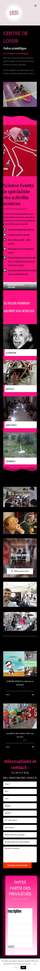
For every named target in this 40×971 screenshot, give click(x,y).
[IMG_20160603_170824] (20, 613)
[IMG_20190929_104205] (20, 583)
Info (24, 687)
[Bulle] (20, 513)
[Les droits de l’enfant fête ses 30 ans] (20, 715)
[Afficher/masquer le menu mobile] (36, 6)
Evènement (25, 740)
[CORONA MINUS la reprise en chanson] (20, 663)
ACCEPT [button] (23, 967)
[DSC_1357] (20, 488)
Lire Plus (7, 694)
